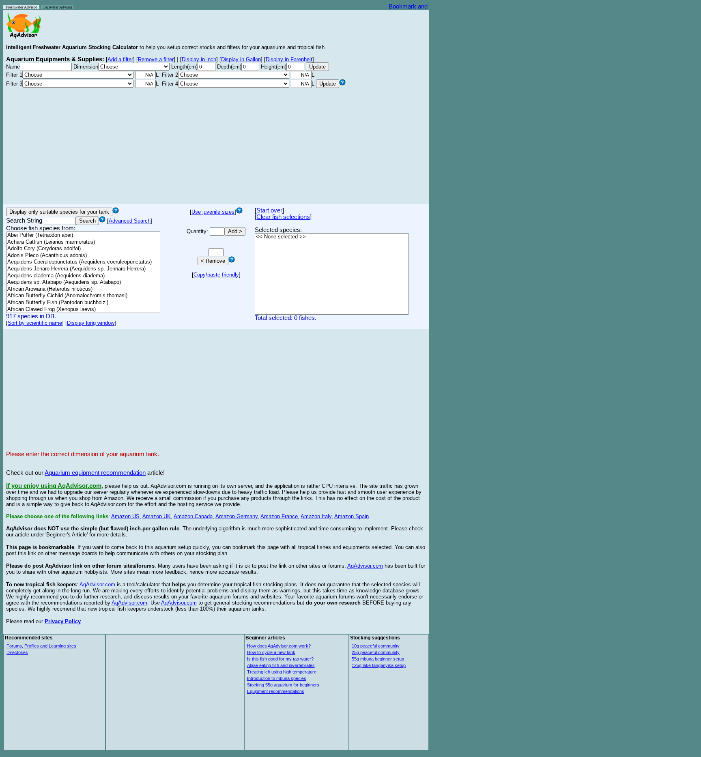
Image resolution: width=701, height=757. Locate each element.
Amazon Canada (193, 516)
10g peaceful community (376, 645)
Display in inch (199, 59)
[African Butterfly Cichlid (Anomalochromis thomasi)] (83, 295)
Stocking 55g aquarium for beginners (283, 684)
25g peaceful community (376, 652)
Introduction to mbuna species (276, 678)
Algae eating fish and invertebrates (281, 665)
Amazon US (125, 516)
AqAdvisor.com (365, 566)
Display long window (90, 323)
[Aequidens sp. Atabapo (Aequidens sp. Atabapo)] (83, 282)
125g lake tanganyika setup (379, 665)
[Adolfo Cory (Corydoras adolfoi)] (83, 248)
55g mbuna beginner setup (378, 658)
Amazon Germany (236, 516)
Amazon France (279, 516)
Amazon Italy (316, 516)
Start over (269, 210)
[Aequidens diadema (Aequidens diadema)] (83, 275)
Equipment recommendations (275, 691)
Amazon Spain (351, 516)
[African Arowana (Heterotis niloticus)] (83, 289)
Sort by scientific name (35, 323)
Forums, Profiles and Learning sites (41, 645)
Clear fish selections (283, 217)
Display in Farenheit (289, 59)
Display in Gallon (241, 59)
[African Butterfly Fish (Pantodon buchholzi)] (83, 302)
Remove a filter (156, 59)
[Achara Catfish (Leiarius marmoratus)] (83, 242)
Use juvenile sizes (212, 212)
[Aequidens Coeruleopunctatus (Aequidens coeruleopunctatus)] (83, 262)
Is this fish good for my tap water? (280, 658)
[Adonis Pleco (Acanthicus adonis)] (83, 255)
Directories (17, 652)
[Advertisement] (216, 145)
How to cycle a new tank (271, 652)
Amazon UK (156, 516)
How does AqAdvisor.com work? (279, 645)
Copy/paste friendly (216, 275)
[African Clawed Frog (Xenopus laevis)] (83, 309)
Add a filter (120, 59)
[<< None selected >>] (332, 237)
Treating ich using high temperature (281, 671)
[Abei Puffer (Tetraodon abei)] (83, 235)
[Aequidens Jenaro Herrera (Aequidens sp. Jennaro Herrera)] (83, 269)
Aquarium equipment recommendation (95, 473)
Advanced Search (130, 221)
